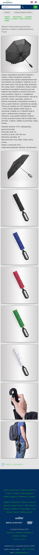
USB (26, 505)
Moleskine (15, 502)
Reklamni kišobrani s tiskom (23, 12)
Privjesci (6, 509)
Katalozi (32, 497)
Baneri (32, 505)
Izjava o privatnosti (11, 490)
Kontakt (16, 493)
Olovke (24, 502)
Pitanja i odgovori (10, 497)
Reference (23, 497)
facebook (10, 533)
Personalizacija (27, 493)
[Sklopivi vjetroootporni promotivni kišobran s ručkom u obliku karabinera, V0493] (19, 54)
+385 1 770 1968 (27, 549)
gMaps (24, 536)
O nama (8, 493)
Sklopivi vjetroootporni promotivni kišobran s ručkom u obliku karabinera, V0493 (18, 18)
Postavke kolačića (27, 490)
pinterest (15, 536)
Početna (7, 12)
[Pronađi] (23, 7)
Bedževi (15, 509)
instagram (28, 533)
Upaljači (6, 502)
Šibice (16, 512)
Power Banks (25, 509)
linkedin (19, 533)
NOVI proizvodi (26, 512)
